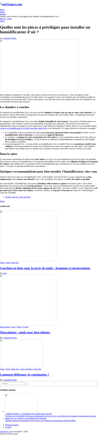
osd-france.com (6, 431)
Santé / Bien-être (12, 263)
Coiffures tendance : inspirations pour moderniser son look (28, 414)
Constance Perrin (9, 38)
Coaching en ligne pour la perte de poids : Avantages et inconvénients (45, 268)
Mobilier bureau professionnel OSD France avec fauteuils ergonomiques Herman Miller (40, 421)
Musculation (5, 327)
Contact (8, 427)
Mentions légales (12, 425)
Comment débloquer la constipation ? (24, 374)
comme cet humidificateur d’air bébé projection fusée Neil (23, 128)
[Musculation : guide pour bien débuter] (49, 300)
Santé (9, 19)
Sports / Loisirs (22, 327)
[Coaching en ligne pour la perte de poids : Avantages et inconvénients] (49, 236)
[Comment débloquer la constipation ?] (49, 353)
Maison (3, 19)
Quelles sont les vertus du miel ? (18, 197)
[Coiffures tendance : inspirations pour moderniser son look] (21, 411)
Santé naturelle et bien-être (30, 369)
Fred (5, 273)
